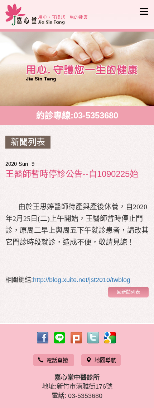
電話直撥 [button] (58, 360)
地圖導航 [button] (105, 360)
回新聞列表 (128, 292)
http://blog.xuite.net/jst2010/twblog (81, 279)
